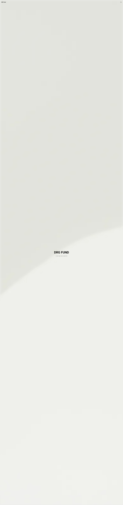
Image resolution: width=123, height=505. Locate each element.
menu (121, 2)
